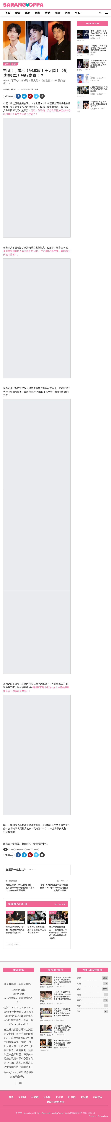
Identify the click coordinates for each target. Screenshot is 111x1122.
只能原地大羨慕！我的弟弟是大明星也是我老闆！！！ (98, 89)
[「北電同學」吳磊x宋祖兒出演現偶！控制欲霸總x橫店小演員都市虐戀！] (46, 1029)
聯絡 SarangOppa (55, 1101)
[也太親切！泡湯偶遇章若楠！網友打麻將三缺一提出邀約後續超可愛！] (46, 980)
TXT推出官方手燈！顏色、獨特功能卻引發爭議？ (98, 103)
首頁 (7, 12)
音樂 (47, 12)
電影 (57, 12)
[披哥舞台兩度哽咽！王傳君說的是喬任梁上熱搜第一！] (36, 917)
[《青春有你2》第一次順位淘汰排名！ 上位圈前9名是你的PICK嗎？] (83, 63)
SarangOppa (103, 1116)
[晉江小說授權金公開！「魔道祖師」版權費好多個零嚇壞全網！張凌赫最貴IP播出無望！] (58, 917)
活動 (67, 12)
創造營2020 (20, 849)
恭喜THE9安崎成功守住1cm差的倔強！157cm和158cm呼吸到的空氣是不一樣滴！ (54, 887)
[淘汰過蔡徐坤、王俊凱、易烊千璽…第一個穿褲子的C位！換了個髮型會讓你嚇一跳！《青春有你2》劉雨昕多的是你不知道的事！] (83, 78)
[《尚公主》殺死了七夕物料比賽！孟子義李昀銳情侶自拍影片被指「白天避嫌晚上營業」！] (46, 995)
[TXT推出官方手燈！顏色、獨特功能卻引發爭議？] (83, 105)
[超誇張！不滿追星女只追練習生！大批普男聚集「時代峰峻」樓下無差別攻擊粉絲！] (46, 1012)
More (77, 12)
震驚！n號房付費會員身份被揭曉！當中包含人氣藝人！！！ (98, 33)
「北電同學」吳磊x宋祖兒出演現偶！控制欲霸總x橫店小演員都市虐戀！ (62, 1029)
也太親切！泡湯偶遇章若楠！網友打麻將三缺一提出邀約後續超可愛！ (62, 980)
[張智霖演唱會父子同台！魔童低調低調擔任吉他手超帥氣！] (15, 917)
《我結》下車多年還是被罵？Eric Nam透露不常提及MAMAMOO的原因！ (98, 49)
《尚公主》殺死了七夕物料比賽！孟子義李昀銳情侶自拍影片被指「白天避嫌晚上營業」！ (55, 996)
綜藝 (37, 12)
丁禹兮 (12, 849)
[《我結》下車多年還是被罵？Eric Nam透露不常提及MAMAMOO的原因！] (83, 49)
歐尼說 (80, 1000)
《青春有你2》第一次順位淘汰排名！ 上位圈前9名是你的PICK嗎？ (98, 63)
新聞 (17, 12)
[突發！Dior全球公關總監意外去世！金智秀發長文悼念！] (46, 1043)
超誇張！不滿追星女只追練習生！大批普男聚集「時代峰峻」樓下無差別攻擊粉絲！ (55, 1013)
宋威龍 (28, 849)
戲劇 (27, 12)
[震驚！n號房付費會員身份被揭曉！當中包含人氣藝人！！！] (83, 34)
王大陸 (36, 849)
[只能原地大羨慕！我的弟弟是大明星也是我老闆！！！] (83, 90)
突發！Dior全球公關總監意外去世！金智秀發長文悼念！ (62, 1042)
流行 (79, 1011)
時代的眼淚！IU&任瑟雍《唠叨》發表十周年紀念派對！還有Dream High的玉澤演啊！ (20, 887)
